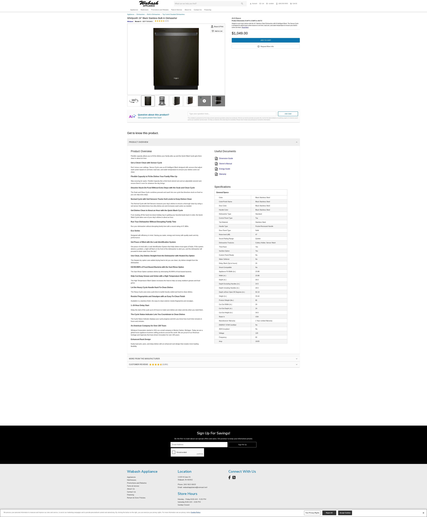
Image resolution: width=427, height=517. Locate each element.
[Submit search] (242, 4)
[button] (250, 3)
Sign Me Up (242, 444)
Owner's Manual (225, 164)
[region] (213, 513)
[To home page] (149, 3)
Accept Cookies (345, 513)
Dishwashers (141, 14)
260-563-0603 (189, 484)
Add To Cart (266, 40)
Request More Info (267, 46)
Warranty (222, 174)
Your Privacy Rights (312, 513)
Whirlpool (130, 21)
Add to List (218, 31)
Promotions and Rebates (160, 10)
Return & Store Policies (136, 498)
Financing (207, 10)
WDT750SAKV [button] (147, 21)
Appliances (134, 10)
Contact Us (198, 10)
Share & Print (218, 26)
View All (218, 101)
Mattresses (144, 10)
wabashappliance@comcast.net (195, 487)
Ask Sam (288, 114)
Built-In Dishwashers (153, 14)
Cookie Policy (195, 512)
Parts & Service (176, 10)
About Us (188, 10)
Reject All (329, 513)
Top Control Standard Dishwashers (173, 14)
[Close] (423, 512)
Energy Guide (224, 169)
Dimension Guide (226, 158)
